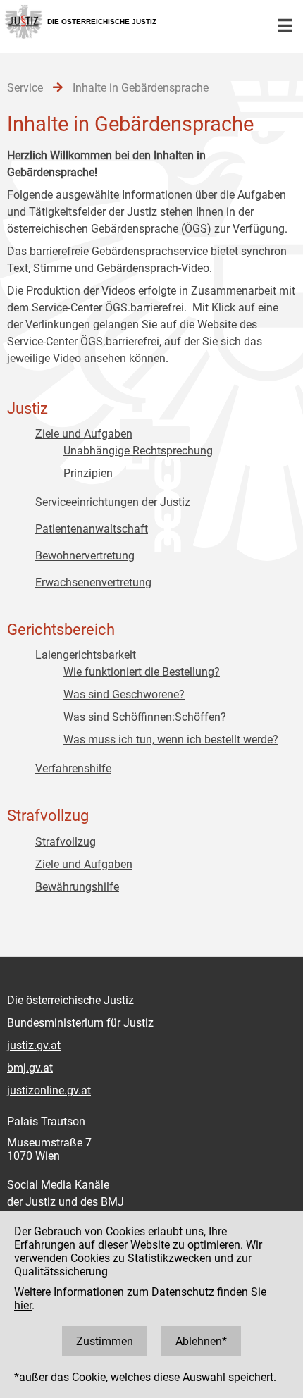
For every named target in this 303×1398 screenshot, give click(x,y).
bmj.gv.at (30, 1068)
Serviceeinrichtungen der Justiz (112, 502)
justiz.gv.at (34, 1045)
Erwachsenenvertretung (93, 582)
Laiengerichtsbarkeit (85, 655)
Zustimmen (104, 1341)
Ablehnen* (201, 1341)
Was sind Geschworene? (124, 694)
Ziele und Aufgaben (83, 433)
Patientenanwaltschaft (91, 529)
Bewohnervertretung (85, 555)
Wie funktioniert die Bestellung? (141, 672)
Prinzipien (88, 473)
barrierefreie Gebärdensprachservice (119, 251)
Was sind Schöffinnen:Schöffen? (144, 717)
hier (23, 1305)
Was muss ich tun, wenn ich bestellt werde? (170, 739)
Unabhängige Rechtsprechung (138, 450)
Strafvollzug (65, 841)
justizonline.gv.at (49, 1090)
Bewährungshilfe (77, 886)
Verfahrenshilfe (73, 768)
